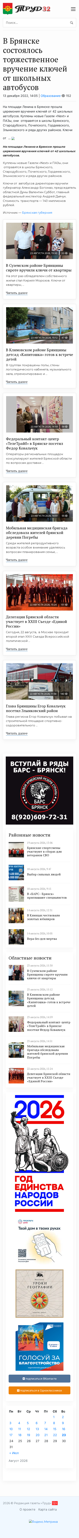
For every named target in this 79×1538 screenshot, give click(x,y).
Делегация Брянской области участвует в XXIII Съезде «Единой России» (36, 621)
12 (28, 1429)
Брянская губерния (37, 212)
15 (54, 1429)
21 (46, 1435)
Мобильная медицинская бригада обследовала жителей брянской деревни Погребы (36, 532)
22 (55, 1435)
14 (46, 1429)
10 (11, 1429)
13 (37, 1429)
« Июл (14, 1453)
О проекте (27, 1509)
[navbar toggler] (73, 9)
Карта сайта (47, 1509)
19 (28, 1435)
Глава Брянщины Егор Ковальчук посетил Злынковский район (36, 708)
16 (63, 1429)
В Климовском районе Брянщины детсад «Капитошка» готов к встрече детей (39, 354)
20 (38, 1435)
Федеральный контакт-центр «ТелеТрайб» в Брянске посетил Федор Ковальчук (34, 443)
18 (19, 1435)
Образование (51, 96)
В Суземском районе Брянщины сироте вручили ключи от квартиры (39, 268)
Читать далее (17, 292)
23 (64, 1435)
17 (10, 1435)
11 (19, 1429)
